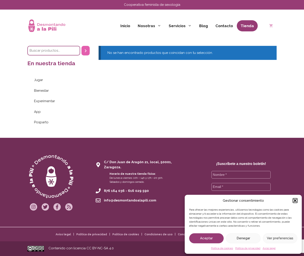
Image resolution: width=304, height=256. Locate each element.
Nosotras (146, 26)
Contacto (224, 26)
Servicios (177, 26)
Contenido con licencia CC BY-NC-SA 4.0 (81, 248)
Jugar (38, 80)
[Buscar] (85, 50)
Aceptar (206, 238)
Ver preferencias (280, 238)
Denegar (243, 238)
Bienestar (41, 91)
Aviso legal (269, 248)
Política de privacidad (247, 248)
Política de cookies (222, 248)
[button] (295, 200)
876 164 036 (114, 191)
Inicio (125, 26)
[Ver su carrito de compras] (271, 25)
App (37, 112)
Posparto (41, 122)
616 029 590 (138, 191)
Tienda (247, 26)
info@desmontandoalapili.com (130, 200)
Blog (203, 26)
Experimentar (44, 101)
